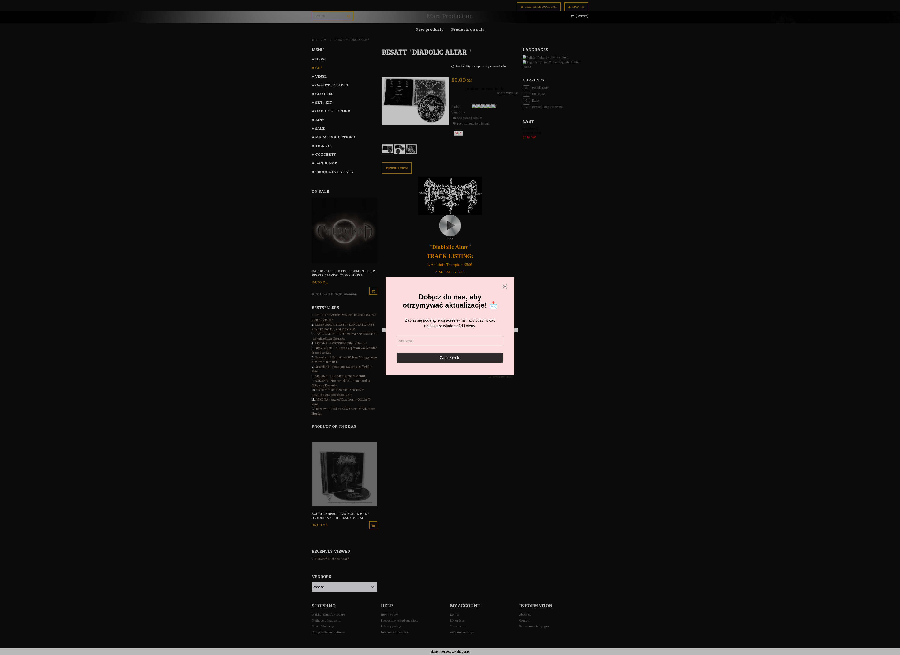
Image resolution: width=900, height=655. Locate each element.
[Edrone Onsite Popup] (450, 327)
